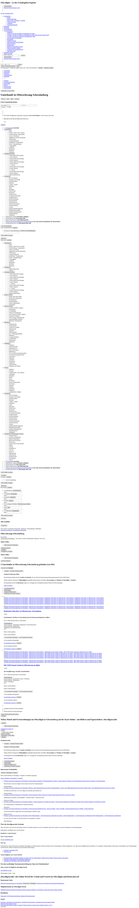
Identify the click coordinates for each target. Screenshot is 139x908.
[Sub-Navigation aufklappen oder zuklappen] (11, 16)
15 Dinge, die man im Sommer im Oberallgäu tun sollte (21, 36)
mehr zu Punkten (8, 585)
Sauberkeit (12, 497)
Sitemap (23, 896)
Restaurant (6, 26)
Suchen (23, 55)
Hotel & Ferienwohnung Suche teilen (9, 714)
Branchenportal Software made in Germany (20, 905)
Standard (7, 571)
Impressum (3, 896)
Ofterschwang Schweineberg (11, 545)
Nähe (12, 99)
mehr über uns (7, 851)
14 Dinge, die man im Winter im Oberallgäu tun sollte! (21, 33)
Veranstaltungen (8, 29)
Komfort (11, 500)
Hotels (8, 17)
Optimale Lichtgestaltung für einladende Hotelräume (17, 859)
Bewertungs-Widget (52, 890)
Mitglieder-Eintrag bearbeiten (8, 890)
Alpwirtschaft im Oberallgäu (14, 38)
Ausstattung (13, 494)
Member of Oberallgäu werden (15, 46)
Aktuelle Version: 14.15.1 (45, 905)
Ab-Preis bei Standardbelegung (28, 230)
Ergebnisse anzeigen (6, 551)
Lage (8, 507)
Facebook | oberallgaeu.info (23, 902)
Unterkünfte (7, 16)
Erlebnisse (6, 27)
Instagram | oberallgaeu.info (11, 850)
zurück (2, 730)
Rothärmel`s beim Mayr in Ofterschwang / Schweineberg (22, 611)
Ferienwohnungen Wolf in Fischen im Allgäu (63, 795)
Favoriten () (7, 729)
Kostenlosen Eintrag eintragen (23, 890)
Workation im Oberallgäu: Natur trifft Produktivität (17, 861)
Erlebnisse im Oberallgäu (43, 883)
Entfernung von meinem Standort (12, 593)
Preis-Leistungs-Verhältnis (24, 504)
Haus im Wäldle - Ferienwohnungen (84, 808)
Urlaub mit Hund (11, 22)
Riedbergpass (10, 45)
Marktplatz (10, 32)
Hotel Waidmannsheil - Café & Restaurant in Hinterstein (106, 815)
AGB (8, 896)
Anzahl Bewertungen (9, 588)
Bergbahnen (10, 39)
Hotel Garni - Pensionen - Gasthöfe (16, 20)
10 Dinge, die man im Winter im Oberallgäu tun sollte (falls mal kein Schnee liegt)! (28, 35)
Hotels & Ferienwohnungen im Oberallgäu (12, 883)
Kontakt (60, 890)
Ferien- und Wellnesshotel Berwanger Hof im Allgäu (101, 788)
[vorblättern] (4, 605)
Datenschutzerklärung (15, 896)
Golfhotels (9, 23)
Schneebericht (53, 883)
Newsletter (47, 902)
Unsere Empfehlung (11, 480)
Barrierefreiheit (8, 6)
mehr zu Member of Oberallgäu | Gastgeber (12, 778)
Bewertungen (8, 590)
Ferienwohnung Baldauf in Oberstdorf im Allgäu (93, 801)
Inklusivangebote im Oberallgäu (15, 42)
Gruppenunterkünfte (12, 25)
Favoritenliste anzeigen (10, 643)
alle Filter (3, 518)
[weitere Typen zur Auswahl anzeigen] (4, 78)
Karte (8, 99)
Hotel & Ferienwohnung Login (12, 7)
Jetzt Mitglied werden (6, 870)
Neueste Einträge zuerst (10, 591)
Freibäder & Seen (11, 40)
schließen (40, 67)
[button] (13, 708)
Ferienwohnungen (11, 19)
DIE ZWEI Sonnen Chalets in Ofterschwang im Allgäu (22, 665)
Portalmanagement (30, 896)
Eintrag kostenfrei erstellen (14, 48)
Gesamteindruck (17, 490)
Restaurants (7, 72)
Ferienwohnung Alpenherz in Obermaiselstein (93, 781)
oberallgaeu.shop (11, 51)
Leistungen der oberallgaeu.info (15, 49)
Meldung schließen (48, 67)
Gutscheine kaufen (8, 52)
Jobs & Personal (11, 43)
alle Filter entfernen (5, 548)
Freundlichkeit (15, 510)
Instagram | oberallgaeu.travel (8, 902)
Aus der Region (8, 30)
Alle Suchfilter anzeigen (6, 235)
